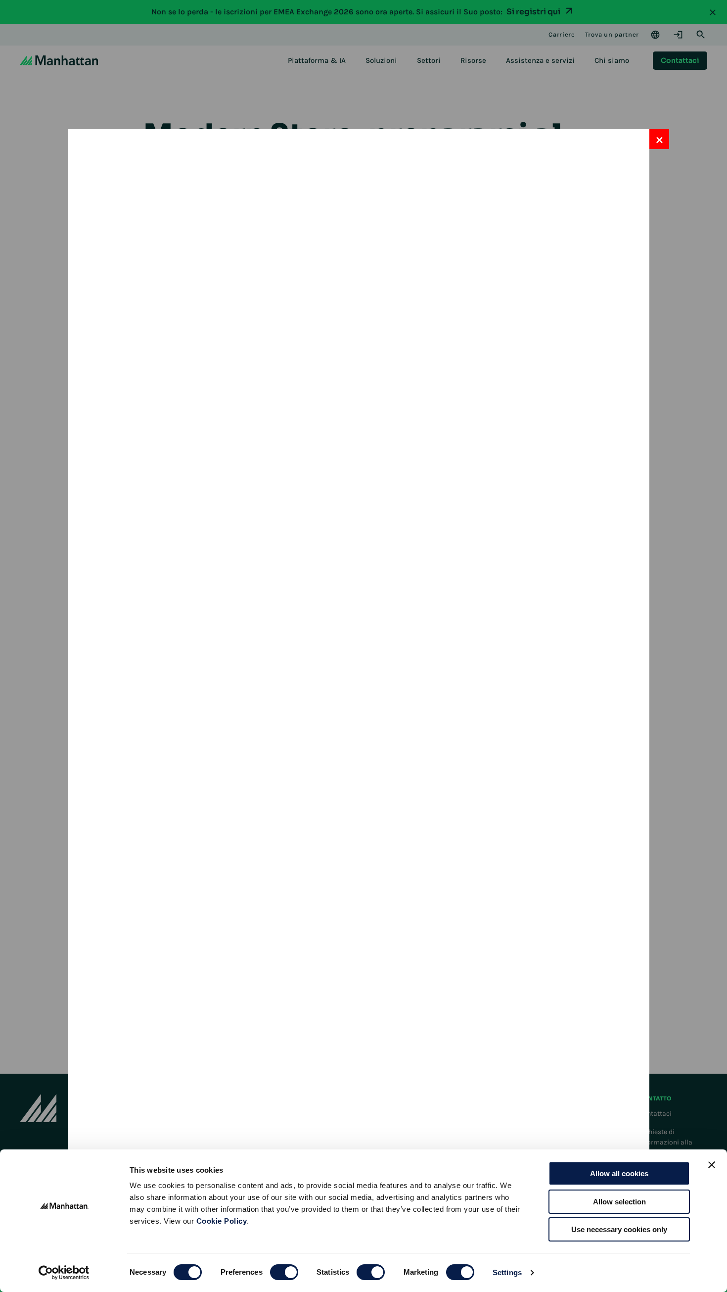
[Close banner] (711, 1164)
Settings (507, 1272)
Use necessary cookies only (619, 1229)
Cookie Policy (221, 1221)
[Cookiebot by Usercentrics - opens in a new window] (64, 1272)
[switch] (284, 1272)
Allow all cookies (619, 1173)
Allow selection (619, 1201)
